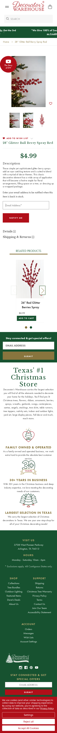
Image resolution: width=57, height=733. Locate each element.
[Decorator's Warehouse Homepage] (28, 658)
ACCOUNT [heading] (29, 624)
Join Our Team (39, 608)
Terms (39, 599)
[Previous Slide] (4, 32)
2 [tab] (31, 327)
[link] (20, 667)
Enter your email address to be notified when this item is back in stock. (28, 194)
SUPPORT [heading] (39, 578)
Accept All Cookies (28, 728)
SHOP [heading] (14, 578)
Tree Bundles (13, 587)
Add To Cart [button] (26, 318)
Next (42, 290)
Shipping (39, 583)
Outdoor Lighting (13, 591)
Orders (28, 629)
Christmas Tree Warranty (39, 591)
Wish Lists (28, 637)
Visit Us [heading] (28, 540)
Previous (14, 290)
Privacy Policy (40, 595)
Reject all (28, 721)
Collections (13, 583)
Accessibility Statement (39, 612)
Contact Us (39, 604)
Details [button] (8, 231)
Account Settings (28, 641)
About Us (13, 604)
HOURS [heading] (28, 555)
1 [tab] (26, 327)
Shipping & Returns (17, 237)
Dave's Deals (13, 599)
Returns (39, 587)
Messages (28, 633)
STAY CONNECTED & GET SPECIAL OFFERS (28, 677)
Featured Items (14, 595)
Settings (28, 715)
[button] (7, 7)
